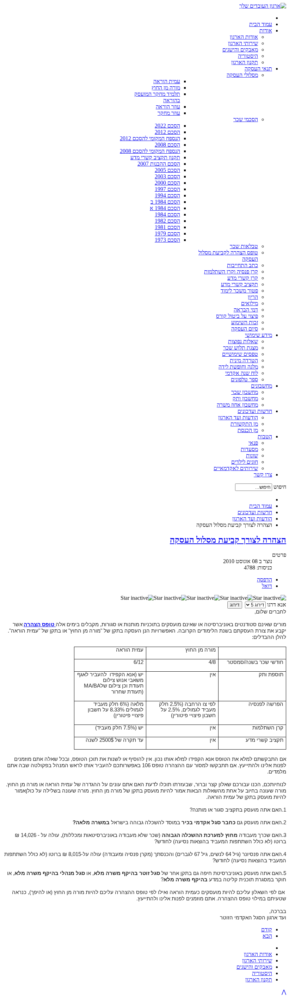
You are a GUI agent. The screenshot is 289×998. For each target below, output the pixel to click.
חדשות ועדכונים (255, 512)
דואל (267, 586)
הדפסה (264, 580)
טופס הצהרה (39, 624)
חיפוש (279, 487)
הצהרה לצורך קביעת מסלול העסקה (228, 539)
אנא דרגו (276, 605)
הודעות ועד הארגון (252, 519)
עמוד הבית (260, 506)
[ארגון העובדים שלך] (262, 6)
